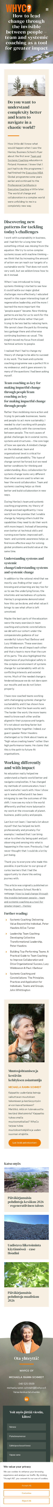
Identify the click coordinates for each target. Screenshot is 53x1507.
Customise (26, 1493)
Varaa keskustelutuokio (26, 1392)
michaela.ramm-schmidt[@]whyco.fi (26, 1388)
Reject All (26, 1501)
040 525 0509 (26, 1383)
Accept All (26, 1485)
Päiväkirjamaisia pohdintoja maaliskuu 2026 (23, 1296)
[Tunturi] (26, 1216)
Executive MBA (34, 172)
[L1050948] (26, 1168)
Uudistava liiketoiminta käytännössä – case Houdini (24, 1249)
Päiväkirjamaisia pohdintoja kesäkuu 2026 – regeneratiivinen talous (26, 1202)
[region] (26, 1484)
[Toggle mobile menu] (47, 9)
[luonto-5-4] (26, 1263)
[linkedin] (26, 1399)
